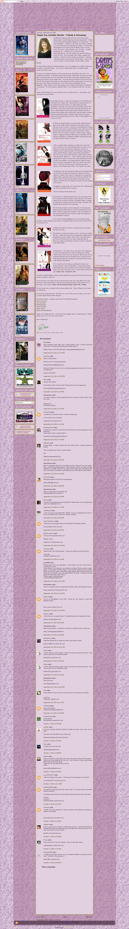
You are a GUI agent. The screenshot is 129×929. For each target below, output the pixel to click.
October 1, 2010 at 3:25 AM (52, 741)
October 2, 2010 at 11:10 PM (53, 784)
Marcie (46, 500)
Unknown (46, 356)
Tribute (61, 332)
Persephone (48, 638)
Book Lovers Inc (42, 301)
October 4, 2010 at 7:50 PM (52, 849)
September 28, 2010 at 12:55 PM (54, 376)
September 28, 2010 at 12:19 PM (54, 353)
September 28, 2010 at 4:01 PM (54, 474)
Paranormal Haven (50, 405)
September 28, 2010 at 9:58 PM (54, 530)
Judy (45, 690)
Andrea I (46, 614)
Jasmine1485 (48, 852)
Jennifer (46, 727)
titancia (46, 756)
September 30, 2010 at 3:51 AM (54, 675)
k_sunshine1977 (49, 775)
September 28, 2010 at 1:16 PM (54, 409)
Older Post (89, 917)
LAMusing (47, 706)
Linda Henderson (49, 521)
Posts (99, 176)
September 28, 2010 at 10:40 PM (54, 545)
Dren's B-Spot (104, 94)
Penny (46, 840)
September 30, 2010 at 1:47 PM (54, 702)
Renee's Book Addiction (44, 310)
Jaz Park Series (47, 332)
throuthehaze (48, 716)
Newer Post (40, 917)
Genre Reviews (41, 306)
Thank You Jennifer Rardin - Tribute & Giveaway (61, 35)
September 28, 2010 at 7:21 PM (54, 507)
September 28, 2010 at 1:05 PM (54, 392)
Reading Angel (41, 305)
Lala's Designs (68, 922)
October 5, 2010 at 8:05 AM (52, 862)
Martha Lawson (48, 533)
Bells (45, 342)
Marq (45, 379)
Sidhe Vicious (41, 308)
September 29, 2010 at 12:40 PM (54, 610)
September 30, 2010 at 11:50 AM (54, 687)
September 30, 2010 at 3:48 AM (54, 661)
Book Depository (68, 282)
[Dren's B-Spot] (104, 116)
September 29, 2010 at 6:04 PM (54, 622)
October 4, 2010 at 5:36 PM (52, 836)
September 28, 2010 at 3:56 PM (54, 460)
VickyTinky (47, 477)
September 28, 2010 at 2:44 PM (54, 439)
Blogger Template (54, 922)
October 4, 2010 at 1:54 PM (52, 821)
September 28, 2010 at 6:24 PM (54, 496)
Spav (45, 744)
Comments (101, 179)
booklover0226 (48, 787)
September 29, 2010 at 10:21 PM (54, 647)
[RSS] (16, 922)
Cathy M (46, 597)
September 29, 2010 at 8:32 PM (54, 635)
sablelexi (46, 824)
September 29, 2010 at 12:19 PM (54, 593)
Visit (99, 265)
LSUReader (47, 510)
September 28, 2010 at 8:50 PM (54, 518)
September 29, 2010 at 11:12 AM (54, 581)
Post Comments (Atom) (53, 920)
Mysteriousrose (48, 427)
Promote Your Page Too (104, 118)
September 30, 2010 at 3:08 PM (54, 713)
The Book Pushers (42, 299)
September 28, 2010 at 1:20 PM (54, 424)
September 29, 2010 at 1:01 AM (54, 559)
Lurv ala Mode (41, 303)
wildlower (46, 443)
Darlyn (46, 650)
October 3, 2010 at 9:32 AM (52, 804)
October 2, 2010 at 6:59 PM (52, 771)
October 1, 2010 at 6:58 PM (52, 753)
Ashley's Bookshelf (49, 373)
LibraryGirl (47, 412)
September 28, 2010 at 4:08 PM (54, 486)
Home (65, 917)
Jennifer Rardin (50, 68)
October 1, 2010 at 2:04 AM (52, 724)
